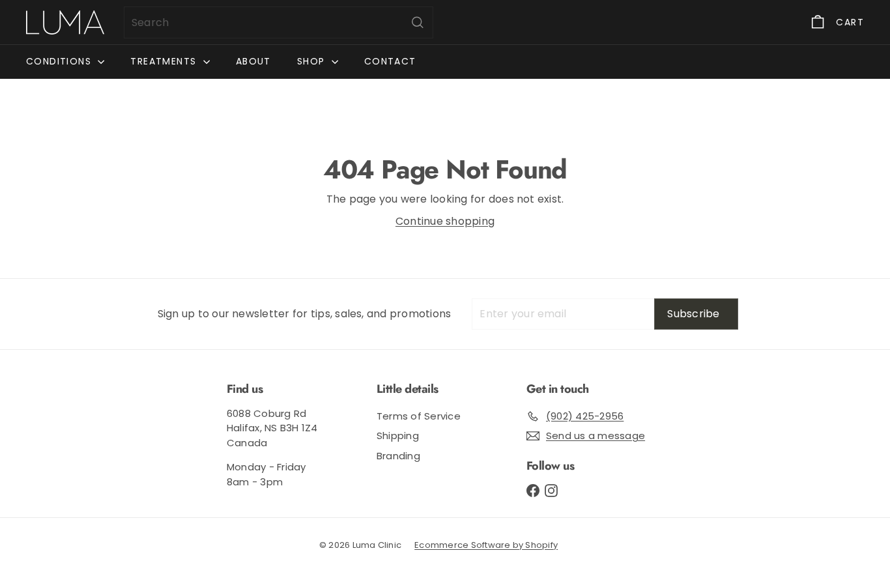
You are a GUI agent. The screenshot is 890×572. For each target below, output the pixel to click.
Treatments (164, 61)
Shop (312, 61)
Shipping (398, 435)
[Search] (417, 22)
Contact (390, 61)
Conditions (60, 61)
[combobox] (278, 22)
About (253, 61)
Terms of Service (419, 416)
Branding (398, 456)
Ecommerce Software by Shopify (486, 545)
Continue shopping (445, 221)
